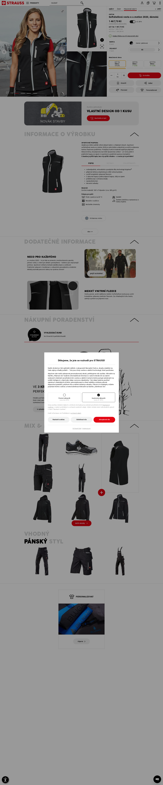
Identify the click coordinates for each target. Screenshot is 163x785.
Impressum (86, 428)
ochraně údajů (76, 413)
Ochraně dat (77, 428)
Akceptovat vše (104, 419)
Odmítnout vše (81, 419)
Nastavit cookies (59, 419)
